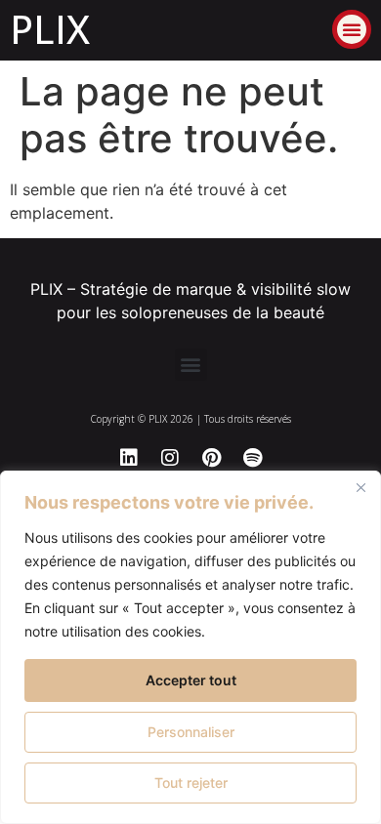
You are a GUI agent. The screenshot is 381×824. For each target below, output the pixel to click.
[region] (190, 647)
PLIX (50, 29)
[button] (351, 29)
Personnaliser (191, 731)
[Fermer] (360, 487)
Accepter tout (191, 680)
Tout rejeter (191, 782)
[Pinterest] (211, 458)
